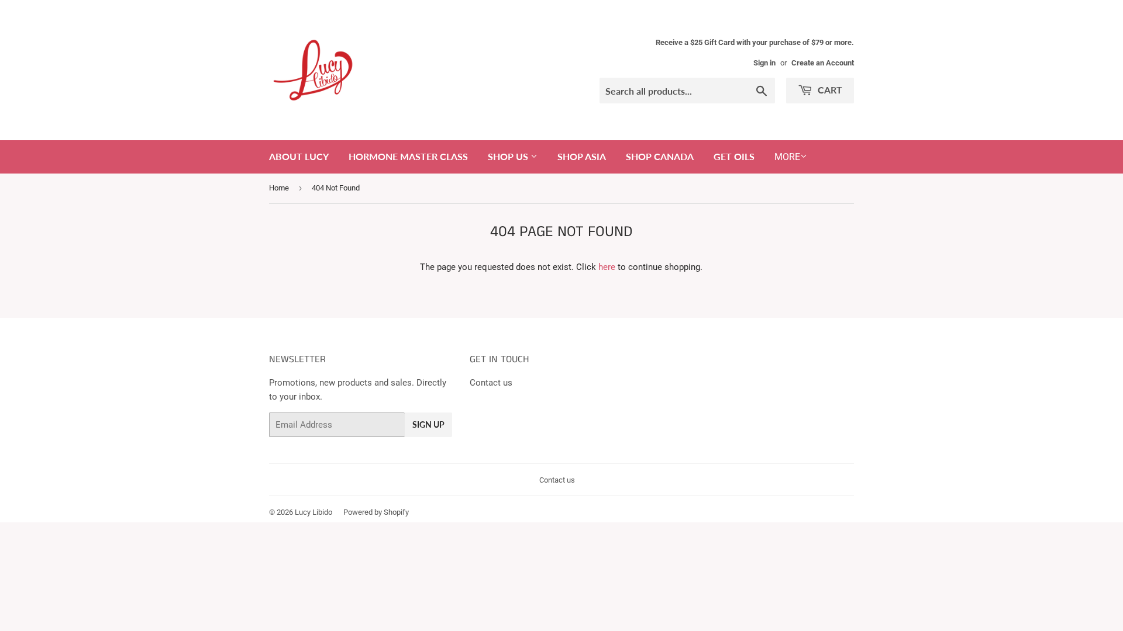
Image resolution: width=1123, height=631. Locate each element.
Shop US (509, 156)
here (606, 267)
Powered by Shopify (376, 512)
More (787, 156)
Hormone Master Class (408, 156)
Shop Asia (581, 156)
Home (279, 187)
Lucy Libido (313, 512)
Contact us (491, 382)
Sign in (764, 62)
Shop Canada (660, 156)
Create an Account (822, 62)
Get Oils (734, 156)
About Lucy (299, 156)
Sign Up (428, 424)
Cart (828, 89)
